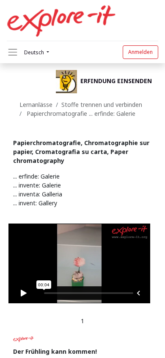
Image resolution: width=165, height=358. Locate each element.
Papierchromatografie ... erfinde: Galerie (80, 113)
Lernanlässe (35, 105)
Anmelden (140, 52)
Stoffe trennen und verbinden (102, 105)
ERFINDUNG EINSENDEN (116, 81)
